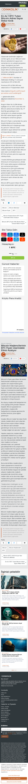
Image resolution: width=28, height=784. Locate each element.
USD (15, 253)
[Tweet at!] (3, 203)
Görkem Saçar (5, 602)
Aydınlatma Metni (12, 733)
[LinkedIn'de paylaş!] (8, 203)
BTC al (13, 257)
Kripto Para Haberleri (5, 710)
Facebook (16, 235)
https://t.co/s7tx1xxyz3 (17, 91)
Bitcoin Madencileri (15, 547)
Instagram (4, 235)
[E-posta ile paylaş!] (24, 203)
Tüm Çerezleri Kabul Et (14, 778)
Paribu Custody (4, 708)
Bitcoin (4, 208)
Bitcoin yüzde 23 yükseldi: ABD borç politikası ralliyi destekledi (13, 136)
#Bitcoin (6, 77)
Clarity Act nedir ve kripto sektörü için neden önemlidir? (12, 275)
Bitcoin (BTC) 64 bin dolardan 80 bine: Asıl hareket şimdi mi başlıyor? (12, 269)
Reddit (22, 240)
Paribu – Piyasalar (5, 706)
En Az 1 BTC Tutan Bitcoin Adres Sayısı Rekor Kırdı (15, 562)
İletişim (2, 701)
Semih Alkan (11, 23)
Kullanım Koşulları (5, 698)
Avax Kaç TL (4, 721)
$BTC (11, 77)
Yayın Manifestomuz (5, 696)
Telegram (16, 240)
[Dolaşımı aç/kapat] (25, 9)
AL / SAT (22, 5)
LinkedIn (10, 235)
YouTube (10, 240)
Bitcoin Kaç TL (4, 717)
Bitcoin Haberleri (6, 14)
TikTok (22, 235)
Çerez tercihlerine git (14, 775)
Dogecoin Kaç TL (5, 719)
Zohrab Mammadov (6, 634)
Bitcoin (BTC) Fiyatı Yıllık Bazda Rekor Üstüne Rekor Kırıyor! (13, 222)
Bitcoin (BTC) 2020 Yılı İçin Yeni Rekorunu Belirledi (12, 556)
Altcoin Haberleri (5, 715)
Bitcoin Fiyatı (6, 210)
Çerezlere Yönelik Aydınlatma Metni (9, 700)
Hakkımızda (3, 692)
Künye (2, 694)
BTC (14, 210)
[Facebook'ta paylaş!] (14, 203)
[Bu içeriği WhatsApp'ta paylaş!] (19, 203)
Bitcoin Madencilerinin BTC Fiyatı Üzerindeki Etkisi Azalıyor (13, 216)
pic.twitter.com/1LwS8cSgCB (11, 93)
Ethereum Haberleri (5, 713)
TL (13, 253)
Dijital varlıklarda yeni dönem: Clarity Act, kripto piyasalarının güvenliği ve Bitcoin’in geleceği (12, 280)
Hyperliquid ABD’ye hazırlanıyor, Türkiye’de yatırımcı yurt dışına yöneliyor (12, 291)
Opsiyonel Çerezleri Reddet (14, 781)
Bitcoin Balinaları (14, 208)
